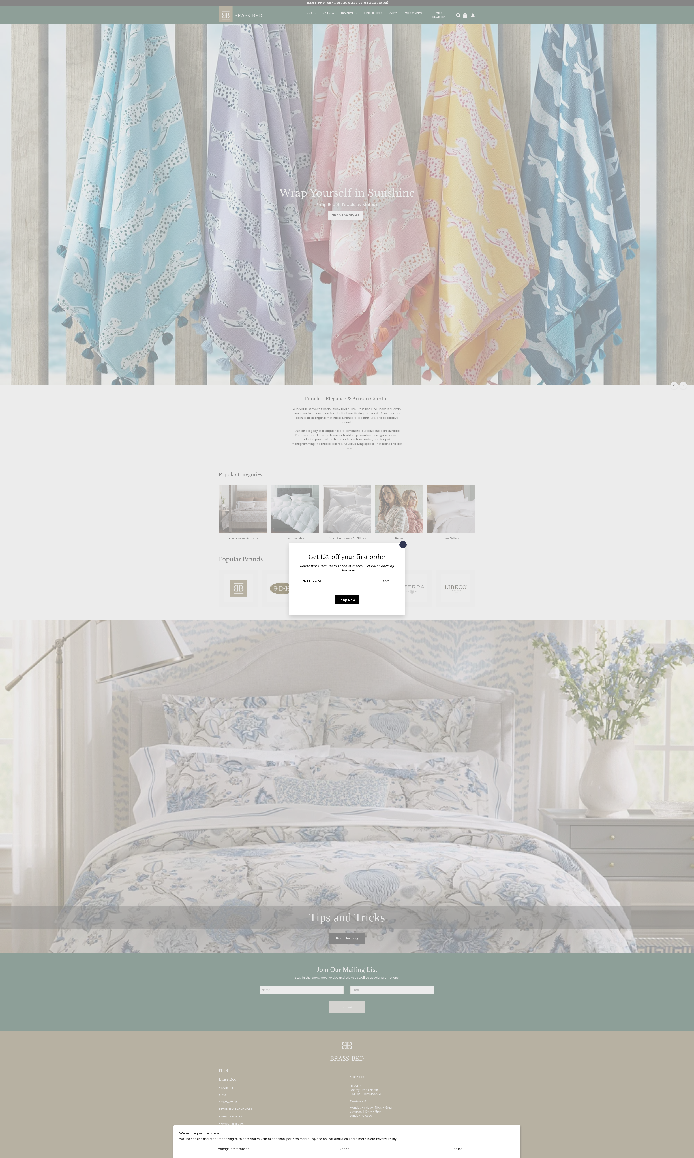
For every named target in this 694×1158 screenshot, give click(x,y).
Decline (457, 1149)
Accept (345, 1149)
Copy (386, 581)
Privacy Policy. (386, 1139)
